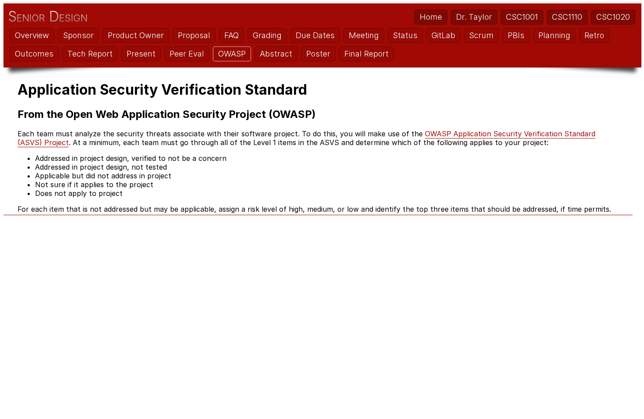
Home (431, 16)
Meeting (364, 35)
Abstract (276, 53)
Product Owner (136, 35)
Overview (32, 35)
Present (141, 53)
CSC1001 (522, 16)
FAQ (231, 35)
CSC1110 (567, 16)
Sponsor (78, 35)
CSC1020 (613, 16)
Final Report (366, 53)
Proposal (194, 35)
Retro (594, 35)
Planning (554, 35)
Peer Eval (187, 53)
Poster (318, 53)
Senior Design (48, 16)
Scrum (481, 35)
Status (405, 35)
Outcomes (34, 53)
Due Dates (315, 35)
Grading (267, 35)
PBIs (516, 35)
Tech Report (90, 53)
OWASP (232, 53)
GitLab (443, 35)
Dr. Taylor (474, 16)
